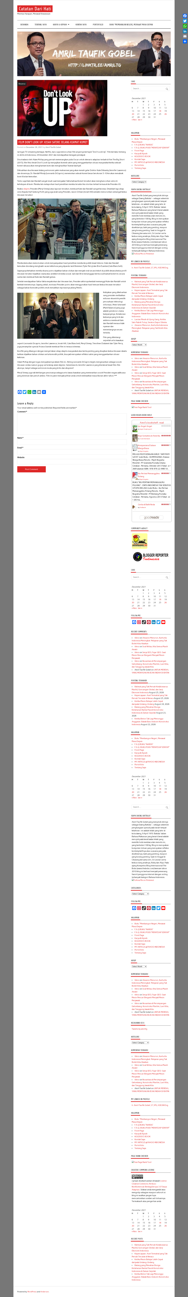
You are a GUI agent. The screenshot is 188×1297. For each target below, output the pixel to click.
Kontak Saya (81, 24)
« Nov (134, 120)
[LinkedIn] (184, 31)
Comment (22, 412)
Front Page (139, 150)
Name (20, 438)
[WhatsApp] (184, 26)
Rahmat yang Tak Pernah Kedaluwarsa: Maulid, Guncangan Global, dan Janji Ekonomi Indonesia (150, 284)
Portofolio (98, 24)
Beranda (24, 24)
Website (20, 457)
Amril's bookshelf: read (152, 422)
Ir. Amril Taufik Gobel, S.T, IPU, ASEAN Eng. (150, 268)
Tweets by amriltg (139, 1029)
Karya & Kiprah (60, 24)
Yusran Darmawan (145, 439)
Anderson (44, 1292)
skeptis (26, 189)
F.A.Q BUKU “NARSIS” (144, 145)
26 (165, 114)
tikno (137, 358)
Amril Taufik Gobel (53, 147)
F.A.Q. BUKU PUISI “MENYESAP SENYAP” (152, 148)
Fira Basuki (143, 507)
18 (160, 111)
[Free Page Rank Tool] (141, 407)
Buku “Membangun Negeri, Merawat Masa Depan (131, 24)
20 (133, 114)
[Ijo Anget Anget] (134, 431)
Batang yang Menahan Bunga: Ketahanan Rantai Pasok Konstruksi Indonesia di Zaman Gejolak (147, 305)
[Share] (184, 41)
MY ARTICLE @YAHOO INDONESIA (150, 162)
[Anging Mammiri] (140, 548)
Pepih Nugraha (144, 451)
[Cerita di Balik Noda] (134, 510)
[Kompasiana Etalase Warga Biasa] (134, 450)
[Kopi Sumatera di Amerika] (134, 441)
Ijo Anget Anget (145, 426)
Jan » (140, 120)
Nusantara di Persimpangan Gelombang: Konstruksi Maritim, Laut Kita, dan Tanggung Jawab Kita (150, 385)
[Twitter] (184, 21)
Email (20, 448)
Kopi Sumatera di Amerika (149, 436)
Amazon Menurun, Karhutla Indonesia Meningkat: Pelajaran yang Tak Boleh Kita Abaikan (150, 328)
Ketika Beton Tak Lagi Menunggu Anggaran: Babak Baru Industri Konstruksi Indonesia (150, 313)
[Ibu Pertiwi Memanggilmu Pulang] (134, 479)
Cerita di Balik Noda (146, 504)
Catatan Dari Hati (35, 8)
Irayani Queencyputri (146, 429)
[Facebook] (184, 15)
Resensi (22, 84)
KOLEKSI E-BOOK (143, 156)
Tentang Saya (41, 24)
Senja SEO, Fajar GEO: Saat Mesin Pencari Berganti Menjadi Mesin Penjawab (149, 376)
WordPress (32, 1292)
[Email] (184, 36)
